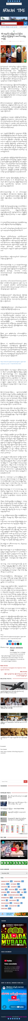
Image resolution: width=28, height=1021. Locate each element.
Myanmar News (5, 897)
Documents (14, 886)
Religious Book (5, 903)
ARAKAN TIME (14, 10)
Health (21, 889)
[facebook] (10, 1)
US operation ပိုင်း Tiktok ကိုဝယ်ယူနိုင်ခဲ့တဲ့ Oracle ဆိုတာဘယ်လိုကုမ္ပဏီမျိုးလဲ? (17, 819)
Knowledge (13, 892)
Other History (18, 897)
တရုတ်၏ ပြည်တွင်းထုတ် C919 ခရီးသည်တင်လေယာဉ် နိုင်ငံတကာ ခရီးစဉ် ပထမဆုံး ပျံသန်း (12, 692)
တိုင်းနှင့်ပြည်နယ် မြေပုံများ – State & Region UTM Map (12, 808)
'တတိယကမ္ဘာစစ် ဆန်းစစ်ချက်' (19, 27)
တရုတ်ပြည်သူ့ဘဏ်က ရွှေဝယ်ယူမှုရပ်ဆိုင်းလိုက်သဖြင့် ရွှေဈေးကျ (14, 738)
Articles (3, 884)
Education (11, 889)
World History (13, 905)
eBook (2, 889)
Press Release (12, 900)
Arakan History (5, 881)
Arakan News (17, 881)
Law (22, 892)
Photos (3, 900)
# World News (16, 641)
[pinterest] (19, 1)
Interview (3, 892)
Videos (3, 905)
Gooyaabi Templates (23, 1017)
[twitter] (8, 1)
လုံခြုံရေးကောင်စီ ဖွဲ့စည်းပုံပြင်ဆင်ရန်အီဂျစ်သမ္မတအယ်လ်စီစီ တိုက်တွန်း (14, 722)
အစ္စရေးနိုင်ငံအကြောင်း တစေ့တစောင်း (17, 812)
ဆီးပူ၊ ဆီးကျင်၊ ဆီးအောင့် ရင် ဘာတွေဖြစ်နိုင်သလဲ (17, 796)
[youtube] (17, 1)
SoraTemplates (9, 1017)
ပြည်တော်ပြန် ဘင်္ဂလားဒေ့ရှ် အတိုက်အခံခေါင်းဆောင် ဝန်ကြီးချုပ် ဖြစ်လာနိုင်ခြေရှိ (12, 707)
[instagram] (12, 1)
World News (4, 908)
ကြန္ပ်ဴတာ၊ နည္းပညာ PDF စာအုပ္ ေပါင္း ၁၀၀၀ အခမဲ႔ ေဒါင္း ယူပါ (17, 803)
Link (2, 895)
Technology (17, 903)
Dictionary (13, 884)
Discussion (4, 886)
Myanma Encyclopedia (13, 895)
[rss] (15, 1)
